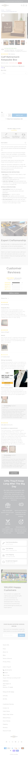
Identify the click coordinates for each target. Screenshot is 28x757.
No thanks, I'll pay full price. (7, 384)
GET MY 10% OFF (7, 382)
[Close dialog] (26, 370)
